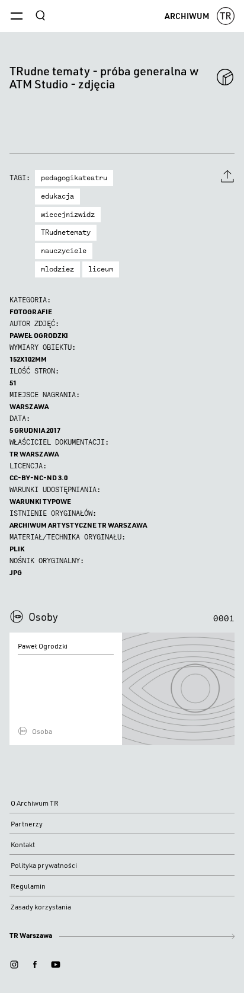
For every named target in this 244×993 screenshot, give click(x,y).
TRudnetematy (66, 232)
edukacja (57, 196)
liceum (100, 269)
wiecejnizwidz (68, 214)
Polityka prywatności (44, 865)
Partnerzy (27, 823)
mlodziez (57, 269)
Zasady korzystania (41, 906)
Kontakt (23, 844)
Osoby (43, 616)
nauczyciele (63, 251)
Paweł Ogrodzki (38, 335)
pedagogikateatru (74, 178)
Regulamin (28, 886)
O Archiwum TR (35, 803)
